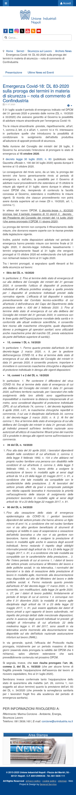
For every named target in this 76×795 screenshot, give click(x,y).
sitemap (62, 781)
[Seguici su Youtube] (27, 31)
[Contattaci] (39, 31)
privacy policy (33, 781)
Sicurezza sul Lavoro (39, 51)
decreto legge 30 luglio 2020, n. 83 (29, 159)
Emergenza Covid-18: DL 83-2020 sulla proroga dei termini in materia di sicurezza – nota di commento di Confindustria (36, 93)
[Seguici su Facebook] (5, 31)
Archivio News (63, 51)
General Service (48, 784)
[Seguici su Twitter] (22, 31)
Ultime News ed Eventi (41, 72)
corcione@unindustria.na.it (57, 721)
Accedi (66, 3)
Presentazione (13, 72)
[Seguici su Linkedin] (11, 31)
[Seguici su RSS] (33, 31)
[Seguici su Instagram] (16, 31)
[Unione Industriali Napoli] (38, 17)
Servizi (20, 51)
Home (9, 51)
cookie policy (49, 781)
